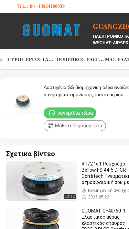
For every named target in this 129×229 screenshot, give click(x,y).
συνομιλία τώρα (75, 113)
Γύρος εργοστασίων (32, 59)
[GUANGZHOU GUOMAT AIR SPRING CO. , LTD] (55, 30)
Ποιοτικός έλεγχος (80, 59)
